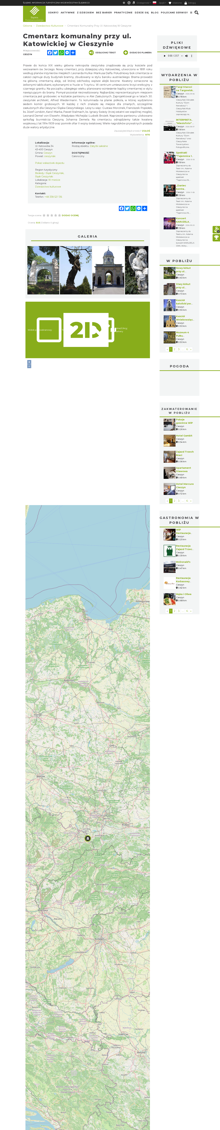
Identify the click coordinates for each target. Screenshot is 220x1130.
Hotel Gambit (184, 435)
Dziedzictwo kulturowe (48, 186)
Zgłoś (146, 130)
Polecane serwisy (174, 12)
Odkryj (53, 12)
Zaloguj (192, 3)
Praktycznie (123, 12)
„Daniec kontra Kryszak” (181, 189)
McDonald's (183, 561)
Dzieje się (142, 12)
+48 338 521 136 (53, 196)
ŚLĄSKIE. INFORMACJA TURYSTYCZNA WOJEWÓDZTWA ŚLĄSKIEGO (56, 2)
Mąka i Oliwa (183, 594)
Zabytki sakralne (99, 146)
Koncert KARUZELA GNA (182, 222)
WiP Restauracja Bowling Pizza (184, 533)
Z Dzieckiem (85, 12)
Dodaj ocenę (70, 215)
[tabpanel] (43, 271)
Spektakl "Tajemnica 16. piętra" (185, 156)
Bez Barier (104, 12)
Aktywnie (68, 12)
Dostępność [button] (143, 3)
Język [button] (162, 3)
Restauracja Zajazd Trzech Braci (185, 549)
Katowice (180, 384)
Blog (155, 12)
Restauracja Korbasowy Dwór (183, 581)
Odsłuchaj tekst (105, 52)
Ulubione (177, 3)
